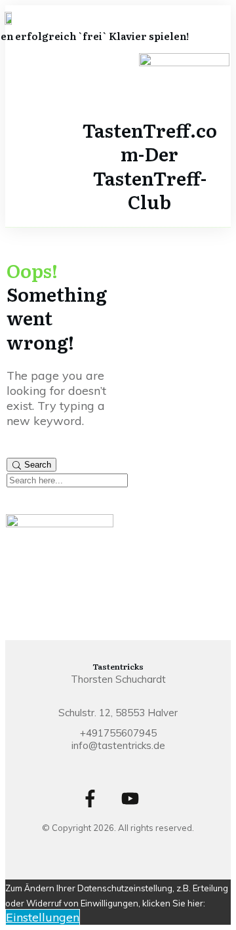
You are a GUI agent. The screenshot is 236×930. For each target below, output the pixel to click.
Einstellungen (42, 917)
